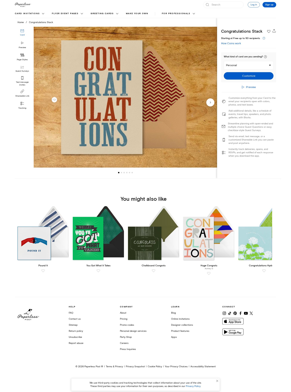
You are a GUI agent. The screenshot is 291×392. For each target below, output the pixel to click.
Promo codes (127, 325)
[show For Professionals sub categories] (194, 14)
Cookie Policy (155, 366)
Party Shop (126, 337)
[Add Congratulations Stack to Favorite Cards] (269, 31)
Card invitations (27, 13)
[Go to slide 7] (132, 172)
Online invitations (180, 318)
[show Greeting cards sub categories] (117, 14)
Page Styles (22, 59)
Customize (248, 76)
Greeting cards (102, 13)
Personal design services (133, 331)
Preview (22, 47)
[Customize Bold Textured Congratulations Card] (125, 97)
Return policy (76, 331)
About (123, 312)
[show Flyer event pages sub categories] (82, 14)
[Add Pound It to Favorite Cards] (43, 271)
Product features (180, 331)
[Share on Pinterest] (235, 313)
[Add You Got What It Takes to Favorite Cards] (98, 271)
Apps (174, 337)
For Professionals (176, 13)
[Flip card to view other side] (57, 99)
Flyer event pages (65, 13)
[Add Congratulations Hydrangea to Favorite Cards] (264, 271)
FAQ (71, 312)
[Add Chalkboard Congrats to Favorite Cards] (154, 271)
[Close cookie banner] (217, 381)
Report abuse (76, 343)
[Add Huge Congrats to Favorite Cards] (209, 273)
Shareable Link (22, 96)
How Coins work (231, 43)
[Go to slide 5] (126, 172)
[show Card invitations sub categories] (43, 14)
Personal (231, 65)
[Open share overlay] (274, 31)
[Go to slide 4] (124, 172)
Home (21, 22)
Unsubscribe (75, 337)
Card (22, 35)
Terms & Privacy (114, 366)
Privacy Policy (193, 386)
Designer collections (182, 325)
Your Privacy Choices (176, 366)
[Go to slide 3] (121, 172)
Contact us (75, 318)
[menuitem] (30, 14)
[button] (265, 56)
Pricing (123, 318)
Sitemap (73, 325)
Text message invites (22, 83)
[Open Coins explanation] (263, 38)
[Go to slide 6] (129, 172)
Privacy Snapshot (135, 366)
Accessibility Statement (203, 366)
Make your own (137, 13)
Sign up (269, 4)
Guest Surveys (22, 71)
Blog (173, 312)
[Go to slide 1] (118, 172)
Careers (124, 343)
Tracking (22, 108)
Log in (254, 4)
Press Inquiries (128, 349)
